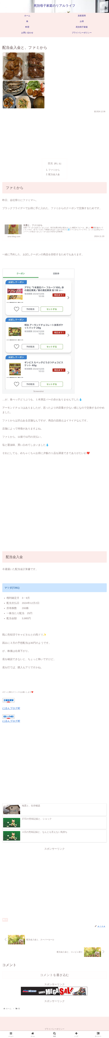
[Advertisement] (54, 135)
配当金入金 (54, 174)
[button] (100, 625)
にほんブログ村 (11, 708)
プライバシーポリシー (54, 1029)
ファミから (54, 169)
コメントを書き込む (54, 975)
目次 (50, 163)
